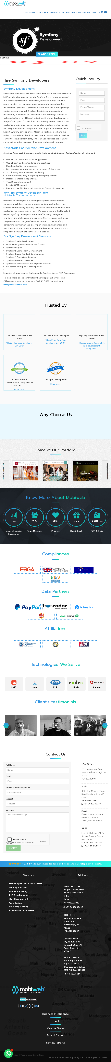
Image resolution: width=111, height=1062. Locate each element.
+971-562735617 (92, 845)
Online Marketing (18, 891)
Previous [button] (3, 471)
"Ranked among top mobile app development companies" (92, 346)
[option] (25, 471)
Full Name (11, 765)
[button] (8, 1053)
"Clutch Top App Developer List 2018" (19, 344)
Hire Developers (68, 12)
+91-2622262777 (92, 803)
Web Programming (18, 906)
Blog (80, 12)
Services (43, 12)
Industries (53, 12)
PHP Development (18, 895)
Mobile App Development (77, 863)
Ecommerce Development (22, 910)
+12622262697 (89, 778)
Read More (19, 389)
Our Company (30, 12)
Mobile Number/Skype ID (18, 787)
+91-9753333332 (89, 800)
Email (8, 776)
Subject (9, 799)
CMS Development (18, 899)
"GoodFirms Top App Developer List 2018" (56, 341)
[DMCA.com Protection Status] (28, 999)
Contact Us (95, 12)
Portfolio (86, 12)
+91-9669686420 (74, 907)
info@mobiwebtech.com (15, 284)
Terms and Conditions (32, 1055)
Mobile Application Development (26, 883)
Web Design (15, 903)
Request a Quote (46, 54)
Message (10, 810)
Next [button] (108, 471)
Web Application (18, 887)
